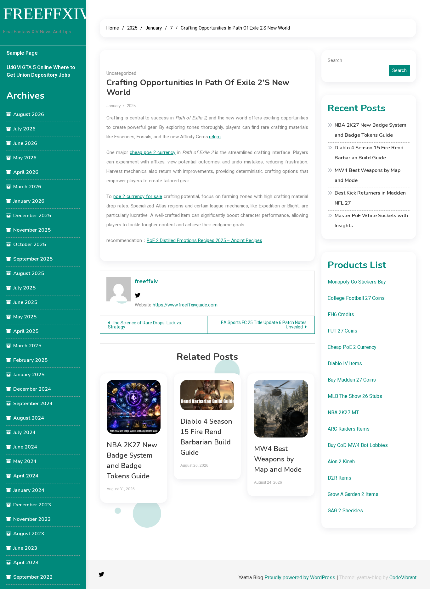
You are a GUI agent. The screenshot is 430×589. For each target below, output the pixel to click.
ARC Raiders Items (349, 429)
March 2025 (27, 345)
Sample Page (22, 53)
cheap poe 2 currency (152, 152)
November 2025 (32, 230)
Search (335, 60)
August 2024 (28, 418)
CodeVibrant (402, 578)
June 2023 (25, 548)
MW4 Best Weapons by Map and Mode (278, 459)
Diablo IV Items (345, 363)
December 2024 (32, 389)
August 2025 (28, 273)
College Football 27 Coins (356, 298)
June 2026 (25, 143)
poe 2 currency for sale (137, 196)
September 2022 (33, 577)
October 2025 (29, 244)
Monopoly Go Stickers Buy (357, 282)
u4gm (215, 137)
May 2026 (25, 157)
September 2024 (33, 403)
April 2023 (25, 562)
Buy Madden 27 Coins (352, 380)
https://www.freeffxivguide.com (185, 305)
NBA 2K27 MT (343, 413)
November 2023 (32, 519)
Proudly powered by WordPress (300, 578)
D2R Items (339, 478)
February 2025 (30, 360)
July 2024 (24, 432)
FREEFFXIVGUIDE (72, 14)
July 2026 (24, 128)
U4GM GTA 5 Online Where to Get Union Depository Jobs (41, 71)
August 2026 (28, 114)
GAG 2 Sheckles (345, 511)
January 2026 (28, 201)
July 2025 (24, 287)
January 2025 (28, 374)
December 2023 (32, 504)
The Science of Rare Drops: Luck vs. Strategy (145, 324)
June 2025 (25, 302)
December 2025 (32, 215)
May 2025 (25, 316)
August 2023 (28, 533)
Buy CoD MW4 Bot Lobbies (358, 445)
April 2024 (25, 475)
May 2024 (25, 461)
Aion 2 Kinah (341, 462)
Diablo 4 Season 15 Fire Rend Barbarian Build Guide (369, 152)
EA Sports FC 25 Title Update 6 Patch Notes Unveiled (264, 324)
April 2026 (25, 172)
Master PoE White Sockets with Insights (371, 220)
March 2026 (27, 186)
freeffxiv (146, 281)
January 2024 (28, 490)
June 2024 (25, 446)
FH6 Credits (341, 314)
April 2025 (25, 331)
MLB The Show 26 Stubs (355, 396)
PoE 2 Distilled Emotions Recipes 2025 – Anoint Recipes (204, 240)
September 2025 (33, 259)
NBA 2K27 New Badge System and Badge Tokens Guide (370, 130)
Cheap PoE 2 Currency (352, 347)
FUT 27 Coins (342, 331)
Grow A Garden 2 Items (353, 494)
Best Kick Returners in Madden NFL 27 (370, 198)
